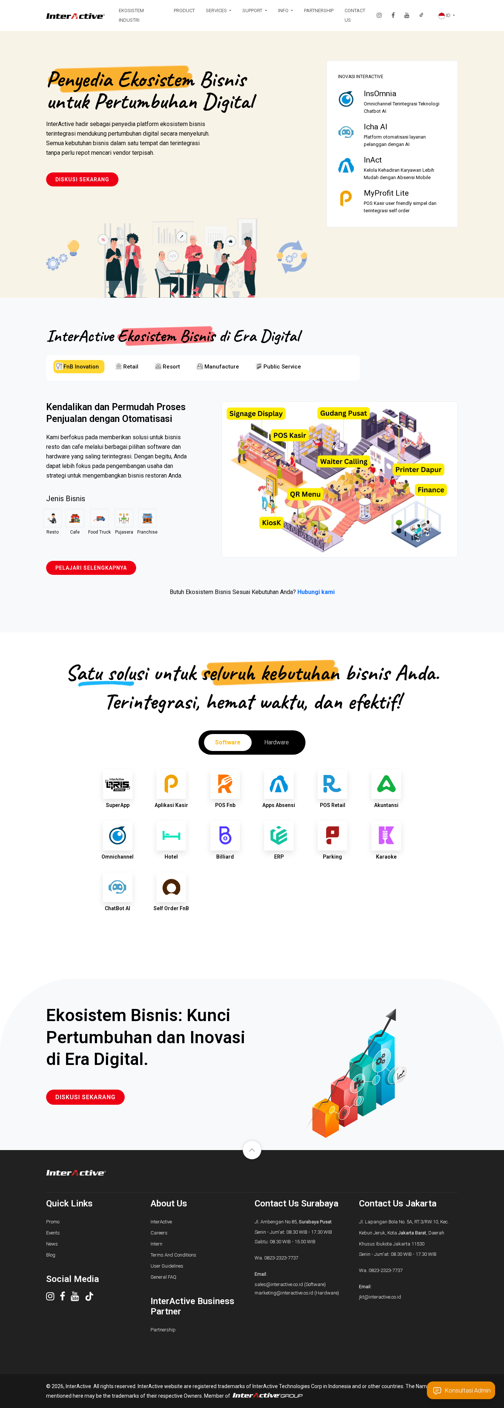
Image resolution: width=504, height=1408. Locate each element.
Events (53, 1233)
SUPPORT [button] (252, 10)
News (52, 1244)
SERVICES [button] (217, 10)
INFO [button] (284, 10)
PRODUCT (184, 10)
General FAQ (163, 1277)
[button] (446, 15)
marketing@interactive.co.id (284, 1293)
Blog (50, 1255)
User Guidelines (167, 1266)
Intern (156, 1244)
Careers (159, 1233)
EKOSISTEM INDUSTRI (131, 15)
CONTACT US (355, 15)
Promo (52, 1221)
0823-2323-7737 (281, 1258)
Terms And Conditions (173, 1255)
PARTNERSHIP (319, 10)
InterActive (161, 1221)
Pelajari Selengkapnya (91, 568)
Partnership (163, 1329)
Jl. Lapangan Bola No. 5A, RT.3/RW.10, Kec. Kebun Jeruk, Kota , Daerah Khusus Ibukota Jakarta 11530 (404, 1233)
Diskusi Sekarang (82, 179)
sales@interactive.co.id (279, 1284)
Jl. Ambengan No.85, (293, 1221)
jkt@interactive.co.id (380, 1297)
